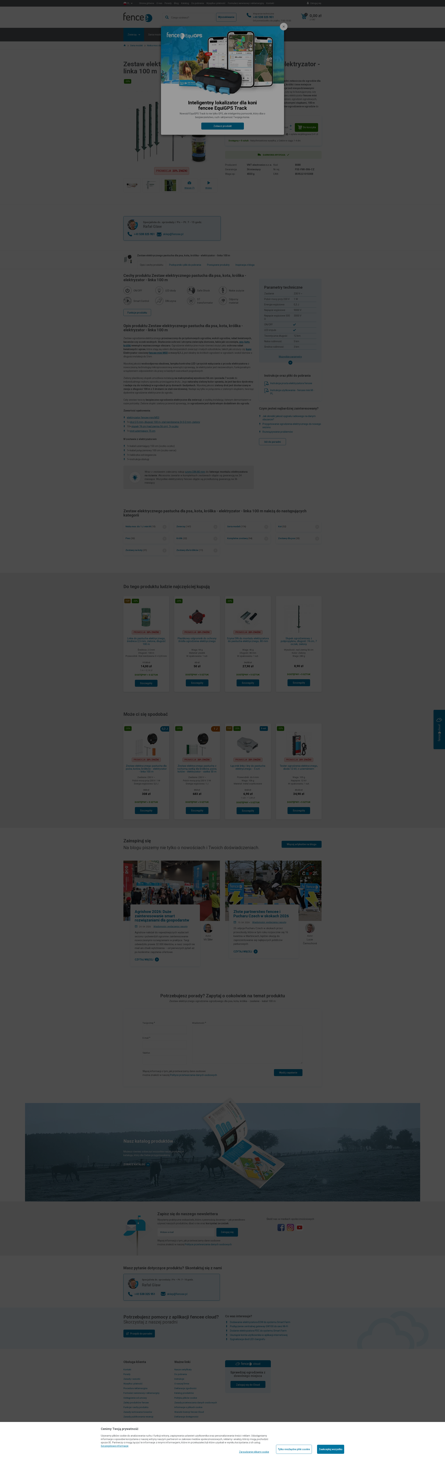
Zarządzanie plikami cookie (254, 1451)
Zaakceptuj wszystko (330, 1449)
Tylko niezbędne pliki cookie (294, 1449)
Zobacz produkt (222, 126)
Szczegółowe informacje (114, 1446)
